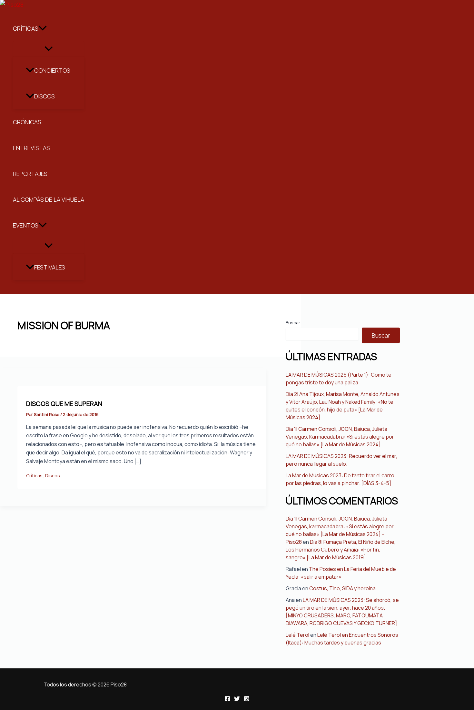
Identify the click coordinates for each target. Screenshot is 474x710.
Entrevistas (31, 148)
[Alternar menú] (48, 49)
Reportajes (30, 174)
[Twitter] (237, 699)
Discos (44, 96)
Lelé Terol (297, 634)
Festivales (49, 267)
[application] (42, 28)
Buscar (293, 323)
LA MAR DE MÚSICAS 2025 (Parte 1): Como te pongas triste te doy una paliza (338, 378)
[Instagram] (247, 699)
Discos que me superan (64, 403)
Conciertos (52, 70)
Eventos (25, 225)
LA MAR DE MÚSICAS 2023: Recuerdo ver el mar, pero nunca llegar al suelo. (341, 459)
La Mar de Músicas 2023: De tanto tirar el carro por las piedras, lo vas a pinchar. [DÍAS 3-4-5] (340, 479)
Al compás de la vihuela (48, 199)
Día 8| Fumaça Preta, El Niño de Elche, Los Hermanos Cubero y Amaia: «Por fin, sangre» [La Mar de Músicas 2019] (341, 549)
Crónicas (27, 122)
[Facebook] (227, 699)
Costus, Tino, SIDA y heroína (342, 588)
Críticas (25, 28)
